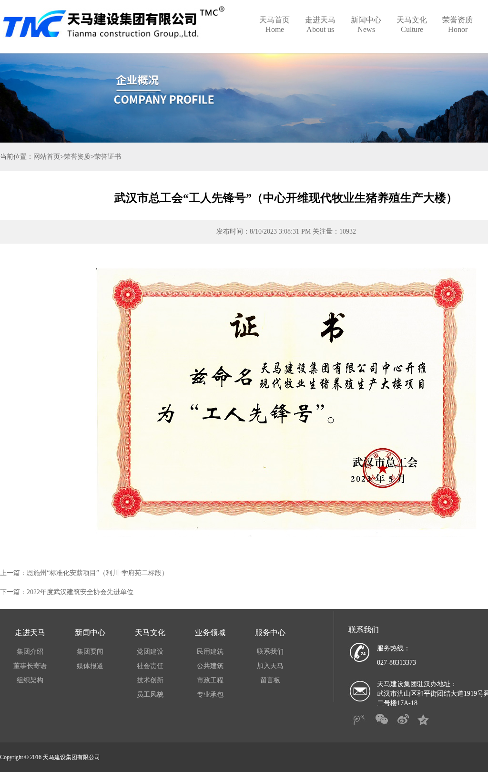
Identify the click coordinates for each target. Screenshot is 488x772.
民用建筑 (210, 651)
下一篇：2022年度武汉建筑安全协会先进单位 (66, 592)
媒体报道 (90, 665)
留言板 (270, 680)
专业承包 (210, 694)
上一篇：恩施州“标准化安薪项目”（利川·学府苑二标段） (84, 572)
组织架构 (30, 680)
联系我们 (270, 651)
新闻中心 (366, 24)
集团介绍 (30, 651)
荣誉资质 (457, 24)
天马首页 (274, 24)
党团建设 (150, 651)
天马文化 (411, 24)
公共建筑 (210, 665)
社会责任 (150, 665)
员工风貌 (150, 694)
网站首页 (46, 156)
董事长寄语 (30, 665)
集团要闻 (90, 651)
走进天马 (320, 24)
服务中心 (270, 632)
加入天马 (270, 665)
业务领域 (210, 632)
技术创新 (150, 680)
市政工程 (210, 680)
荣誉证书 (107, 156)
